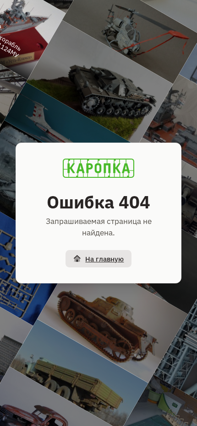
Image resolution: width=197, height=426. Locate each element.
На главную (104, 259)
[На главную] (98, 168)
